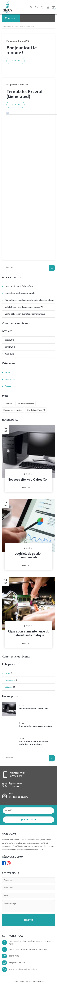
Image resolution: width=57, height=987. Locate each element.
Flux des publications (25, 404)
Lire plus (15, 61)
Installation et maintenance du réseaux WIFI (24, 307)
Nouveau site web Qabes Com (19, 286)
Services (8, 386)
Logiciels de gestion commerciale (20, 293)
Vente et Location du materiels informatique (25, 314)
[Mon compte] (48, 7)
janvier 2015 (10, 347)
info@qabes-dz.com (17, 963)
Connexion (7, 404)
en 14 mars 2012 (21, 85)
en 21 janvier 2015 (22, 41)
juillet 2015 (9, 340)
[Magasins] (42, 7)
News (7, 372)
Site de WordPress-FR (36, 410)
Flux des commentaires (12, 410)
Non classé (10, 379)
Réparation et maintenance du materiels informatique (29, 300)
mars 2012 (9, 354)
